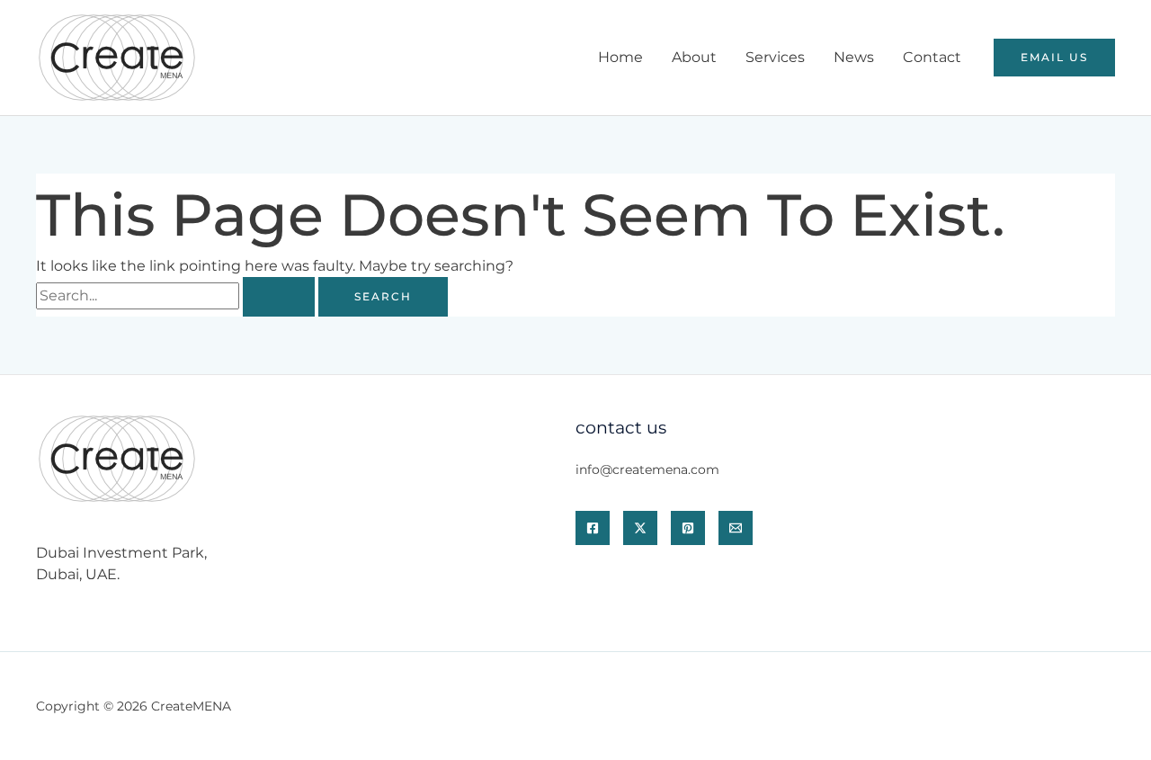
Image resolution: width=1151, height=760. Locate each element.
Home (620, 57)
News (854, 57)
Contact (932, 57)
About (694, 57)
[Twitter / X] (640, 528)
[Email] (735, 528)
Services (775, 57)
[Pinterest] (688, 528)
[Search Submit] (279, 297)
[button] (1054, 57)
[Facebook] (593, 528)
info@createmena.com (647, 469)
